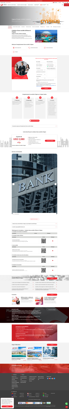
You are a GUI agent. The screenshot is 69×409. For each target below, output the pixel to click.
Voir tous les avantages (52, 309)
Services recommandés (35, 26)
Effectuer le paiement (41, 376)
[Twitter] (54, 378)
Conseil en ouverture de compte (22, 4)
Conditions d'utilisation (51, 85)
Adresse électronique (50, 61)
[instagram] (53, 378)
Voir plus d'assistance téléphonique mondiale (34, 399)
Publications (42, 26)
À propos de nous (14, 376)
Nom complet (38, 61)
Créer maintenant (66, 4)
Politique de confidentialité (15, 382)
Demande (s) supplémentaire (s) (51, 68)
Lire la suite (24, 360)
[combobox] (63, 2)
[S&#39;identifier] (67, 2)
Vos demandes (38, 68)
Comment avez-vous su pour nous (40, 72)
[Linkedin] (51, 378)
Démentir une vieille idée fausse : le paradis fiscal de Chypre (18, 359)
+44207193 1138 (18, 396)
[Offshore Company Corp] (4, 4)
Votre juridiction (38, 76)
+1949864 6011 (34, 396)
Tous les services (30, 4)
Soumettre (46, 88)
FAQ (51, 26)
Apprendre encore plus (44, 366)
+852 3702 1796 (18, 393)
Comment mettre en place (16, 26)
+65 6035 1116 (34, 393)
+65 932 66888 (46, 396)
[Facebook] (47, 378)
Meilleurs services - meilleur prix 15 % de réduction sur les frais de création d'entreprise (27, 298)
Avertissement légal (23, 382)
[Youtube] (49, 378)
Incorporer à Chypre (50, 140)
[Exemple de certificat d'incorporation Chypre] (53, 270)
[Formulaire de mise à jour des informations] (53, 260)
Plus (47, 4)
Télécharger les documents (33, 376)
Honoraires (23, 26)
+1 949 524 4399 (7, 2)
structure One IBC (48, 406)
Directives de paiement (23, 376)
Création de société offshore (11, 4)
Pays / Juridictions (31, 379)
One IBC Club (36, 4)
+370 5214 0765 (49, 393)
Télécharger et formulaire (56, 26)
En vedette (10, 26)
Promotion (47, 26)
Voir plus (52, 278)
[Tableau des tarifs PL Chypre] (53, 250)
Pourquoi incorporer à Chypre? (48, 358)
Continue (7, 406)
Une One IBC (44, 4)
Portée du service (28, 26)
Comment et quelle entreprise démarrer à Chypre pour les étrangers (34, 359)
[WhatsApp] (66, 403)
